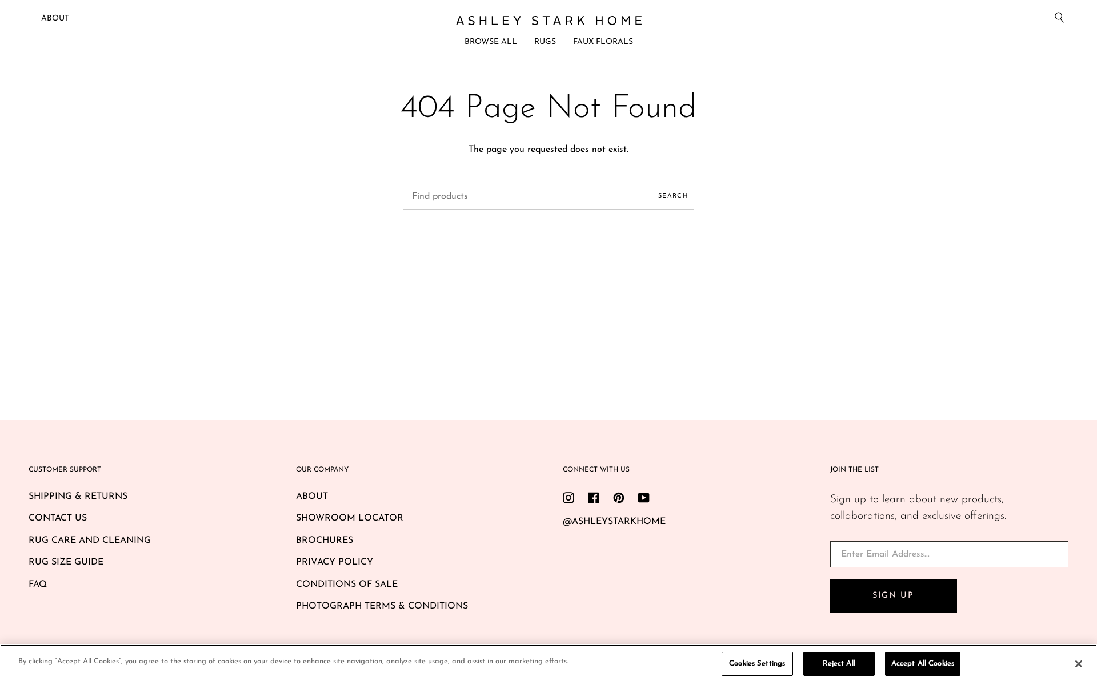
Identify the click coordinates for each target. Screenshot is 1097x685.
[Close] (1078, 663)
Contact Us (58, 518)
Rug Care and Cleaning (90, 540)
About (55, 18)
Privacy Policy (334, 562)
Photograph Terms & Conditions (382, 606)
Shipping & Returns (78, 496)
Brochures (324, 540)
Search (673, 196)
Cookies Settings (757, 663)
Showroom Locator (349, 518)
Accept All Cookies (922, 663)
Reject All (839, 663)
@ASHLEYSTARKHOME (614, 521)
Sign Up (893, 595)
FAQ (38, 584)
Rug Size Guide (66, 562)
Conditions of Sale (347, 584)
